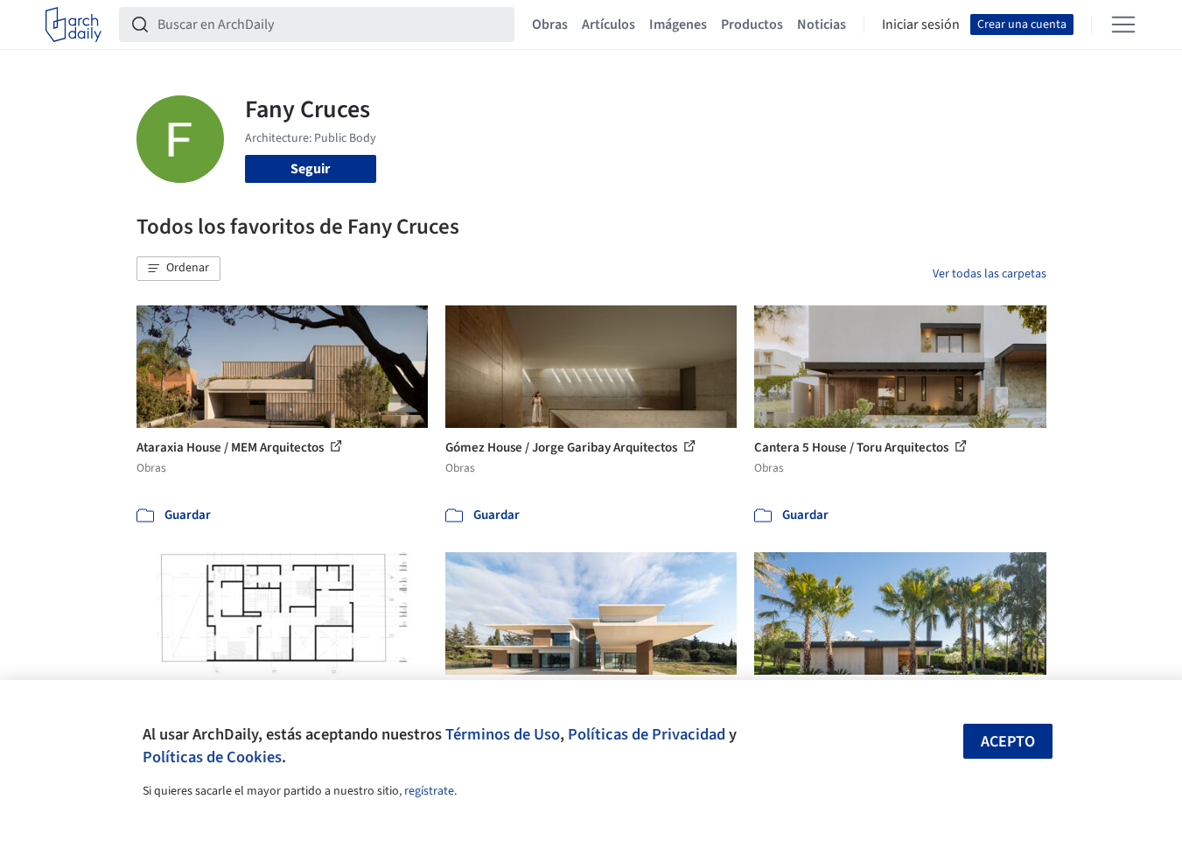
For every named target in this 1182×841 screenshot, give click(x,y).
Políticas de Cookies (212, 757)
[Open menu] (1123, 25)
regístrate (429, 791)
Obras (550, 24)
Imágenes (678, 24)
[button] (178, 268)
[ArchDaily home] (73, 24)
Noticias (821, 24)
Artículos (608, 24)
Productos (752, 24)
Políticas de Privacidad (646, 734)
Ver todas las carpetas (989, 274)
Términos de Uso (502, 734)
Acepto (1008, 742)
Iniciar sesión (921, 24)
